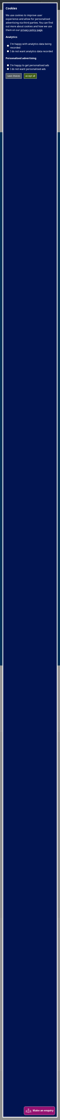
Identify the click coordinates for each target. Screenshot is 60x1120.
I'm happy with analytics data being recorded (30, 45)
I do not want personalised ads (28, 69)
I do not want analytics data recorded (31, 51)
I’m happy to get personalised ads (29, 65)
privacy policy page (31, 30)
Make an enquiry (43, 1110)
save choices (13, 75)
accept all (30, 75)
